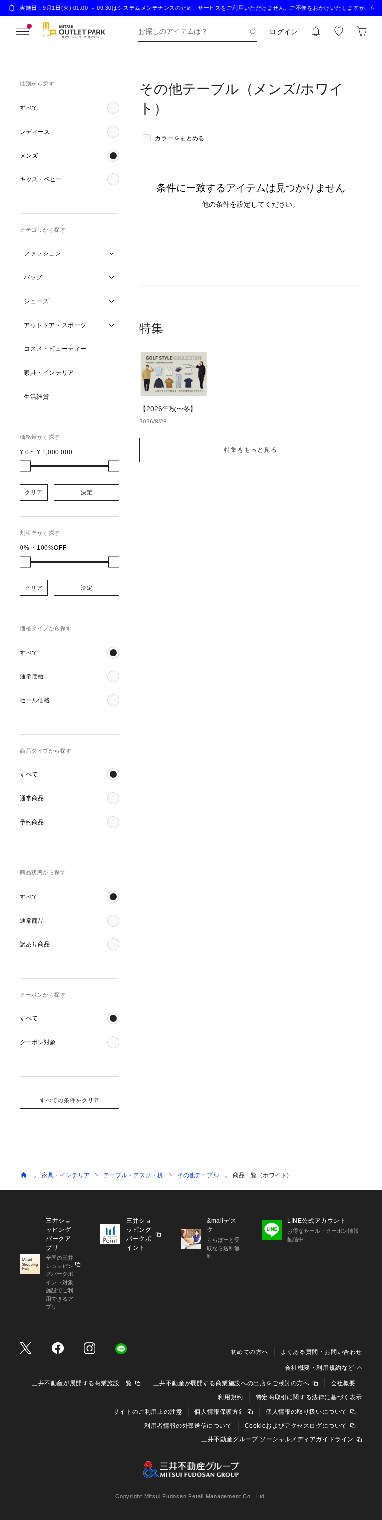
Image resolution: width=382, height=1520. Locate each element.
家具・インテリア (66, 1175)
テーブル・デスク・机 (133, 1175)
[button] (69, 108)
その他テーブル (198, 1175)
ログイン (283, 31)
